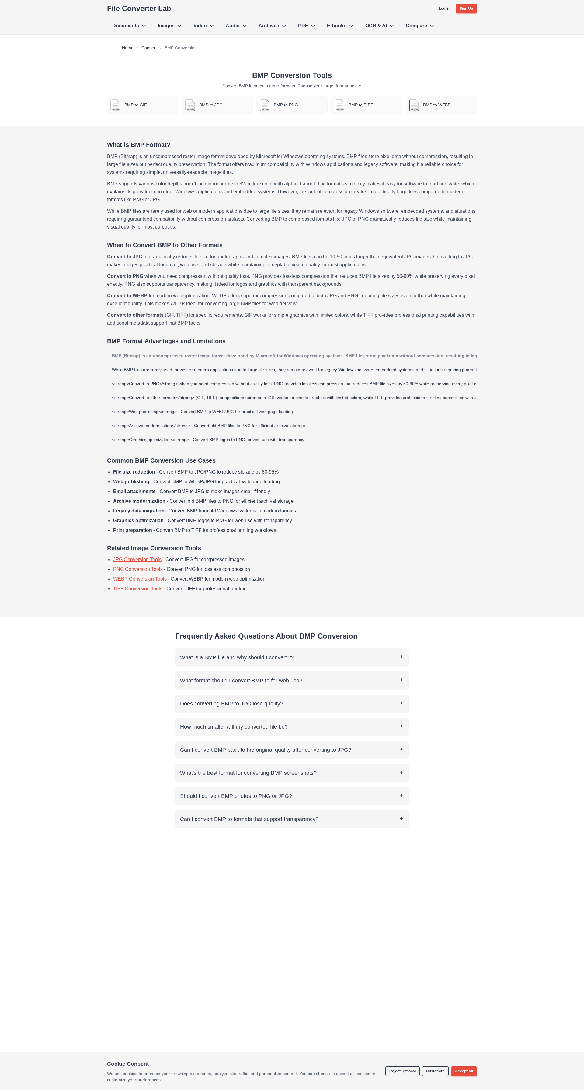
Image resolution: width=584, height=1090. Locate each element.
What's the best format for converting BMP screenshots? (248, 773)
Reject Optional (402, 1071)
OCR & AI (376, 25)
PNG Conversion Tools (138, 569)
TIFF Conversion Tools (137, 588)
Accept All (464, 1071)
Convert (149, 47)
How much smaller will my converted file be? (234, 727)
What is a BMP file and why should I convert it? (237, 657)
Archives (269, 25)
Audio (233, 25)
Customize (435, 1071)
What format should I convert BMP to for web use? (241, 681)
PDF (303, 25)
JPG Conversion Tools (137, 559)
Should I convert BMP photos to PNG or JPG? (236, 796)
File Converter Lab (139, 8)
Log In (444, 8)
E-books (336, 25)
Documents (125, 25)
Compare (416, 25)
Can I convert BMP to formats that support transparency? (249, 819)
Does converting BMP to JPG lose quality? (231, 704)
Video (200, 25)
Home (128, 47)
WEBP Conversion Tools (140, 578)
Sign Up (466, 8)
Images (166, 25)
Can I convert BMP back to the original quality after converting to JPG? (265, 750)
